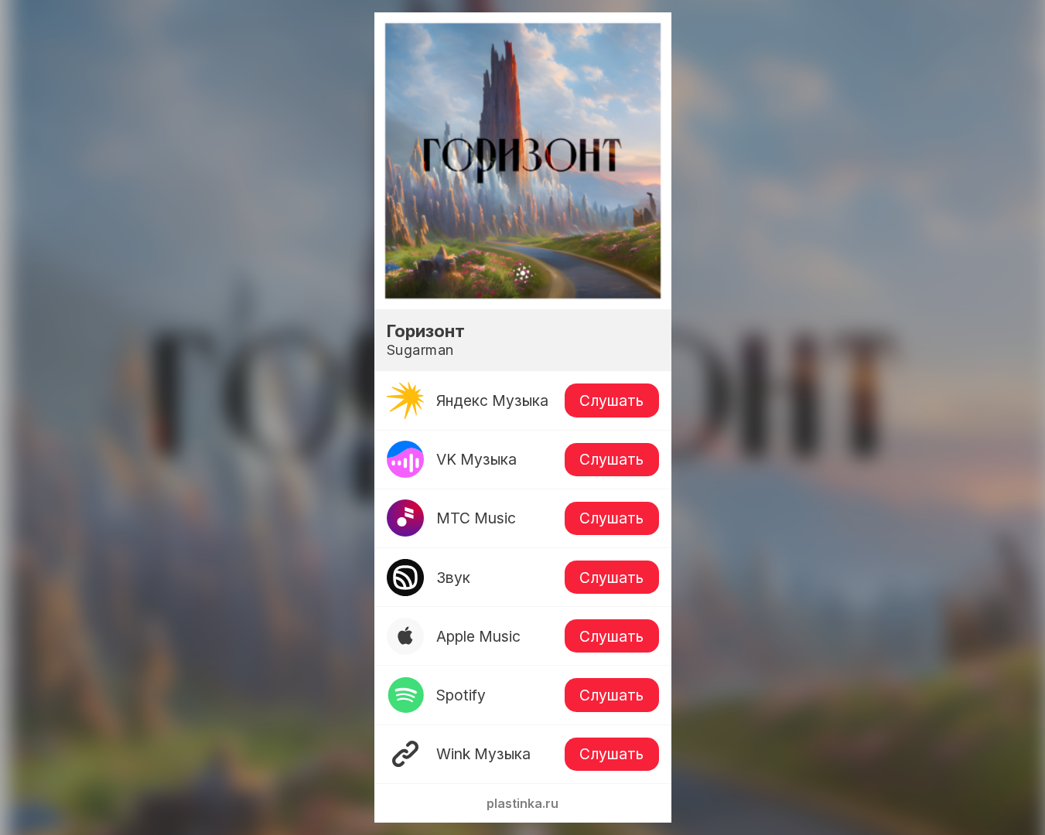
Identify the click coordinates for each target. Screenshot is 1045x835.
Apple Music (478, 636)
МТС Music (476, 518)
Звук (453, 577)
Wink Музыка (483, 754)
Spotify (461, 695)
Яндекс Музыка (492, 400)
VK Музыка (476, 459)
